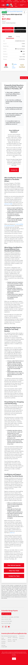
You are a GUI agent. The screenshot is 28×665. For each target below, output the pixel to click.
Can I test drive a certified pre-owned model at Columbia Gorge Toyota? (14, 101)
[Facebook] (2, 626)
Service (10, 633)
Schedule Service (10, 636)
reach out (12, 532)
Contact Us (14, 170)
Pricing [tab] (18, 36)
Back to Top (24, 78)
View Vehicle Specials (14, 565)
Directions (21, 638)
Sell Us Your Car (8, 31)
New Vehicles (4, 636)
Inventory (4, 633)
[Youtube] (8, 626)
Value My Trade (15, 640)
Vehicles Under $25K (4, 645)
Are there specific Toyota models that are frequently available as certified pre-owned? (14, 115)
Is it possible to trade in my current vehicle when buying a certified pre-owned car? (13, 122)
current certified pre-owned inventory (13, 224)
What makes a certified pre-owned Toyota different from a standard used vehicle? (13, 94)
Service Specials (10, 640)
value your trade (8, 204)
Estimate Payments (20, 28)
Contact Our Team (14, 576)
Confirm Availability (7, 28)
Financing (16, 633)
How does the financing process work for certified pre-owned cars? (14, 108)
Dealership (23, 633)
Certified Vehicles (3, 642)
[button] (20, 31)
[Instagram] (5, 626)
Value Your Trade (14, 570)
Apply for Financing (15, 636)
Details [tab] (10, 36)
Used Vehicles (3, 638)
